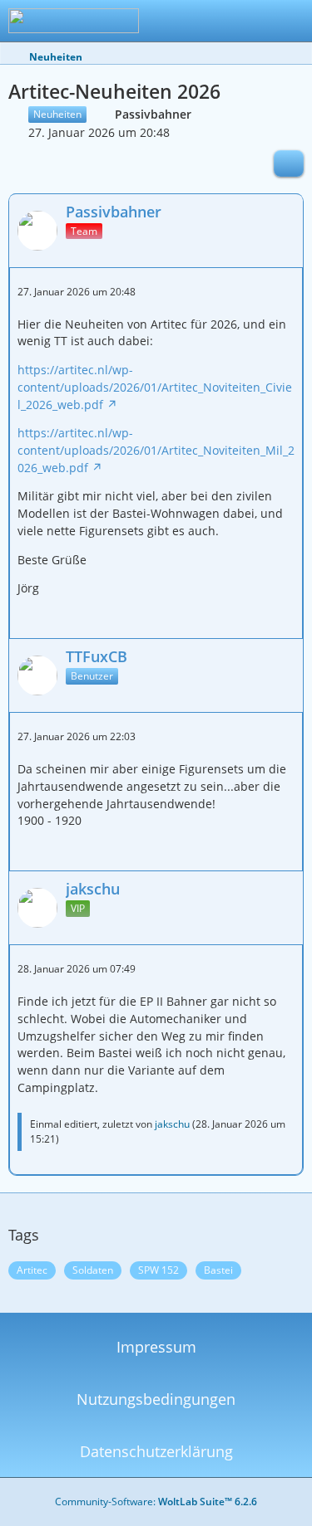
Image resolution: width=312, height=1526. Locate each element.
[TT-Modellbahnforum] (73, 20)
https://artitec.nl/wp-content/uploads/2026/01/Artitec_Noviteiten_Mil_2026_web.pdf (156, 450)
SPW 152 (158, 1270)
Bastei (218, 1270)
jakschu (172, 1124)
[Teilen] (289, 163)
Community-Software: (156, 1501)
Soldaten (92, 1270)
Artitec (32, 1270)
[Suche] (207, 20)
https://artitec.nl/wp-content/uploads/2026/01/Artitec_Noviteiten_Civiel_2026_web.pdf (154, 387)
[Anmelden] (248, 20)
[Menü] (290, 20)
